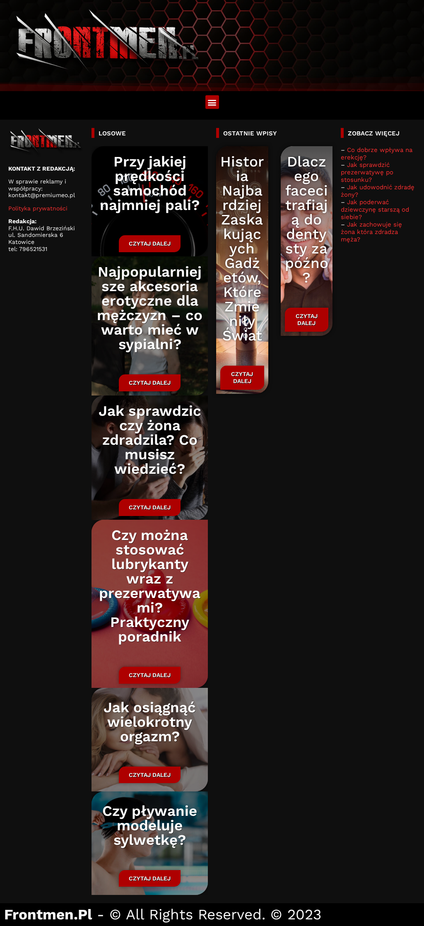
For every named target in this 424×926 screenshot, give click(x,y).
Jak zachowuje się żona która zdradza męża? (371, 232)
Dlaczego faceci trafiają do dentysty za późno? (306, 219)
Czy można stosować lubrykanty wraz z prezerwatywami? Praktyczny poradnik (149, 585)
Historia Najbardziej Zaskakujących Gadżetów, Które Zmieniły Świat (242, 248)
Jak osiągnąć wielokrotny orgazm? (150, 722)
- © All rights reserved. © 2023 (162, 914)
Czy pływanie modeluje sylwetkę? (149, 825)
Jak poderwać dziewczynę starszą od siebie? (375, 209)
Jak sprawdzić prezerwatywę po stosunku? (367, 172)
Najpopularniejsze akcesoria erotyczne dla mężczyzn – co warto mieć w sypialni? (149, 308)
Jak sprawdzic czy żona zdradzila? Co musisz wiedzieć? (149, 439)
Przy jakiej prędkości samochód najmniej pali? (150, 183)
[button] (212, 102)
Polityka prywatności (37, 208)
